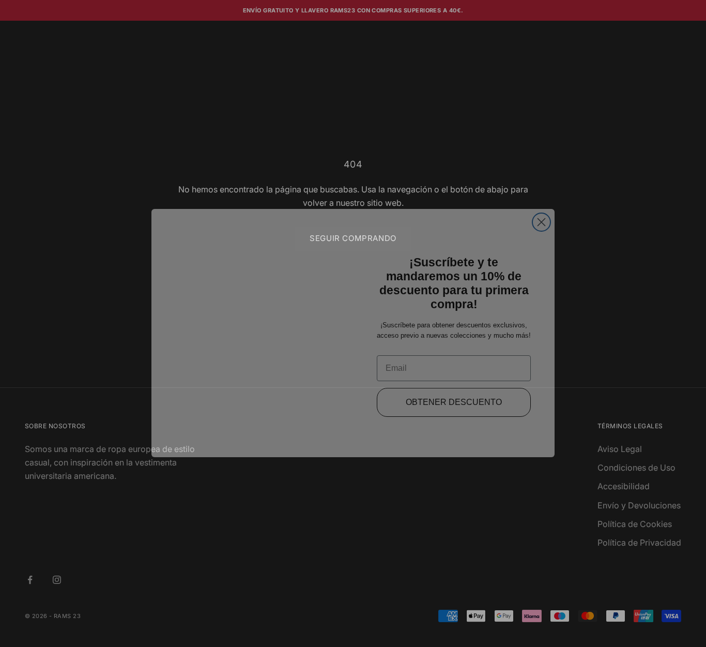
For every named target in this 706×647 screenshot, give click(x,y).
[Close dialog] (541, 213)
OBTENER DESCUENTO (454, 392)
